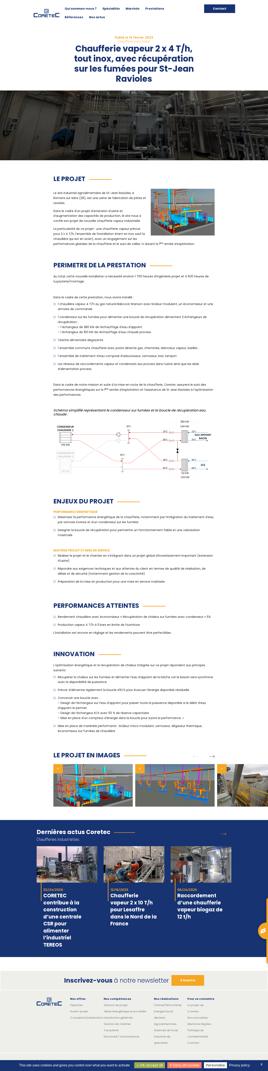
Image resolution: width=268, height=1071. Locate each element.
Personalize (215, 1065)
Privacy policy (239, 1065)
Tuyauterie (111, 1030)
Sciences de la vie (166, 1030)
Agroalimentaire (165, 1024)
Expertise (76, 1005)
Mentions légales (199, 1024)
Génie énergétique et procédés (125, 1011)
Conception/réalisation (83, 1018)
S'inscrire (187, 980)
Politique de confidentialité (197, 1033)
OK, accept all (151, 1065)
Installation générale (118, 1018)
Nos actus (97, 17)
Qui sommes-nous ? (81, 8)
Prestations (154, 8)
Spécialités (111, 8)
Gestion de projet (116, 1005)
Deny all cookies (186, 1065)
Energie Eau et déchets (163, 1014)
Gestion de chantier (117, 1024)
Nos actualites (197, 1018)
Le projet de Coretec (195, 1008)
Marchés (132, 8)
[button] (195, 756)
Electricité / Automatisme (121, 1037)
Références (74, 17)
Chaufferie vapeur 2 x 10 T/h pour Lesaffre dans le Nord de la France (133, 909)
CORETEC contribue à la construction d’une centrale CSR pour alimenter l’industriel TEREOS (62, 920)
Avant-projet (79, 1011)
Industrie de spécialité (162, 1040)
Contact (219, 8)
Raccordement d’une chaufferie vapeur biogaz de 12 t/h (200, 906)
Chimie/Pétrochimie (167, 1005)
